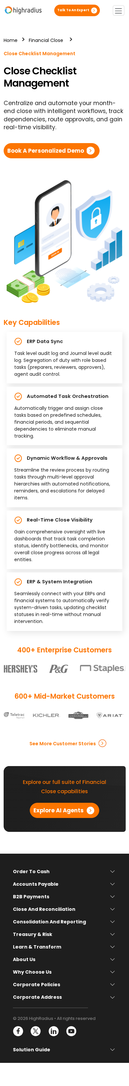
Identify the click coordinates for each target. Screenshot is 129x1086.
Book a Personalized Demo (45, 151)
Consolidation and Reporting (49, 921)
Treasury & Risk (32, 934)
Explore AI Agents (58, 810)
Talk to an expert (73, 10)
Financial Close (46, 40)
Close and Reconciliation (44, 909)
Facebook (18, 1031)
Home (11, 40)
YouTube (70, 1031)
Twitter (35, 1031)
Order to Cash (31, 871)
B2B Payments (31, 896)
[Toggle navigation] (118, 10)
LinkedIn (53, 1031)
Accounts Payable (36, 884)
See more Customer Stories (62, 743)
